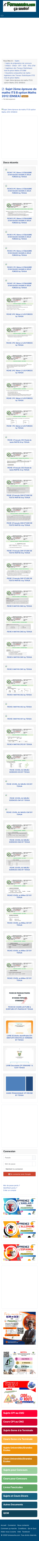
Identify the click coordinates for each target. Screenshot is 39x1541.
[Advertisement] (19, 37)
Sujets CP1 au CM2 (13, 1413)
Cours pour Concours (15, 1478)
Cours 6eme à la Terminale (18, 1439)
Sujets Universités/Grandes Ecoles (17, 1449)
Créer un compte (9, 1190)
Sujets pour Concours (15, 1469)
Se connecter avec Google (20, 1174)
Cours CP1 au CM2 (13, 1421)
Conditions (22, 1528)
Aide (19, 1532)
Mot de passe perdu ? (11, 1185)
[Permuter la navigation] (2, 15)
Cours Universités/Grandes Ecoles (17, 1460)
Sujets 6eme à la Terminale (18, 1430)
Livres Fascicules (13, 1487)
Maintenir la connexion (14, 1169)
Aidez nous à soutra (8, 1532)
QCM (6, 1513)
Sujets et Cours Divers (15, 1495)
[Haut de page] (36, 1538)
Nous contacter (23, 1525)
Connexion (20, 1180)
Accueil (3, 1525)
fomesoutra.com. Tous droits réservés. (22, 1535)
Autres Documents (13, 1504)
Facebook (26, 1532)
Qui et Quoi (32, 1528)
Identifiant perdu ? (10, 1188)
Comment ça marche (9, 1528)
